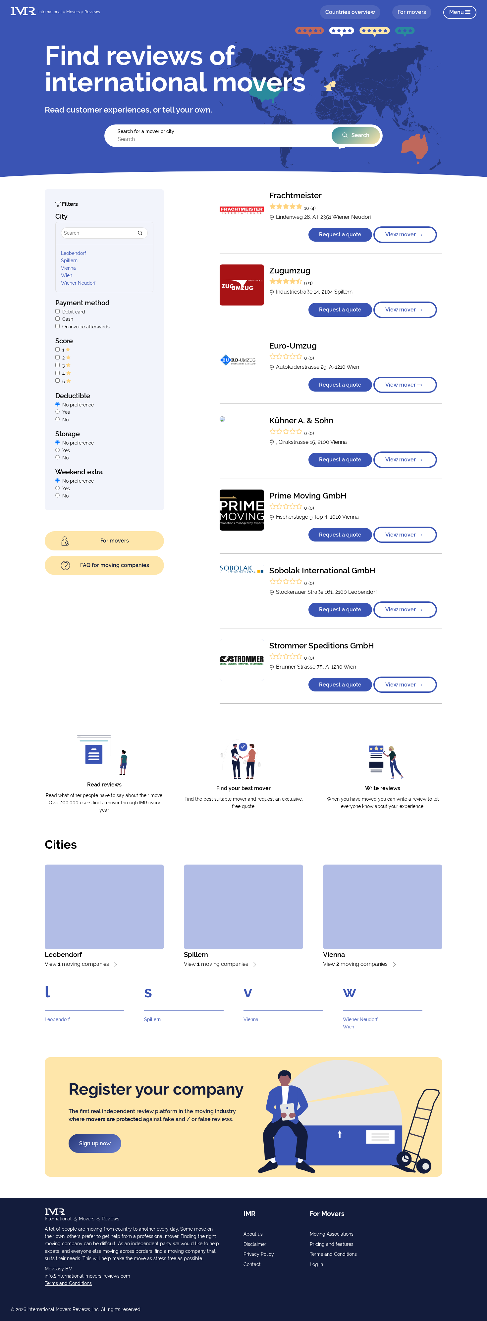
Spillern (69, 260)
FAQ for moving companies (114, 565)
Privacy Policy (259, 1254)
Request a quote (340, 234)
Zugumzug (289, 270)
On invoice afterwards (86, 326)
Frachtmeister (295, 195)
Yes (66, 412)
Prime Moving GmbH (308, 495)
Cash (67, 319)
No (65, 419)
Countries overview (350, 12)
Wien (66, 275)
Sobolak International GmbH (322, 570)
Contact (252, 1264)
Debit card (73, 311)
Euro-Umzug (293, 346)
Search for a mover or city (146, 131)
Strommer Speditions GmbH (321, 645)
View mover (401, 234)
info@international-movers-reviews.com (87, 1276)
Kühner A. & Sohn (301, 420)
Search (359, 135)
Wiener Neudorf (78, 283)
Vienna (68, 268)
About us (253, 1234)
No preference (78, 404)
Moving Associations (331, 1234)
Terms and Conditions (68, 1283)
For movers (412, 12)
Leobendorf (73, 253)
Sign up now (95, 1143)
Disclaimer (255, 1244)
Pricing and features (331, 1244)
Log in (316, 1264)
